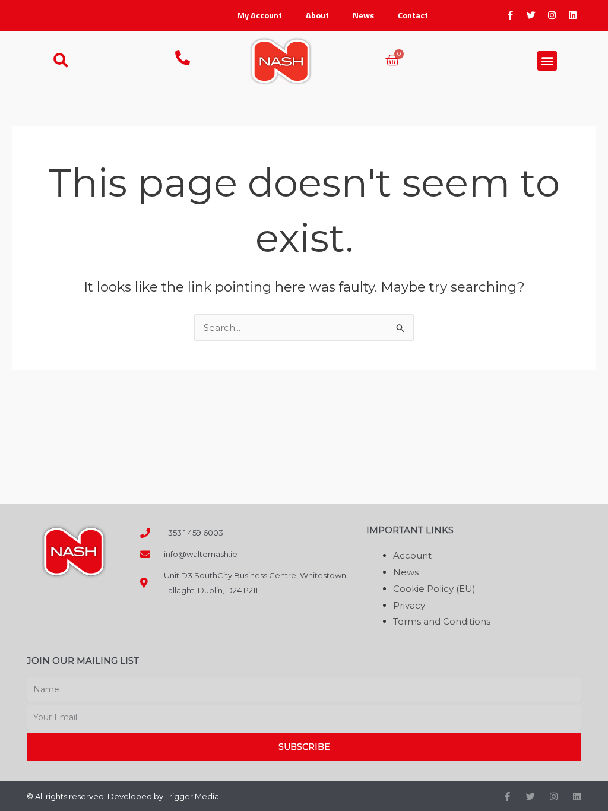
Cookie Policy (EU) (434, 588)
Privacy (409, 605)
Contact (413, 15)
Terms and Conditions (441, 621)
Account (412, 555)
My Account (260, 15)
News (363, 15)
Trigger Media (192, 796)
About (317, 15)
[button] (547, 61)
